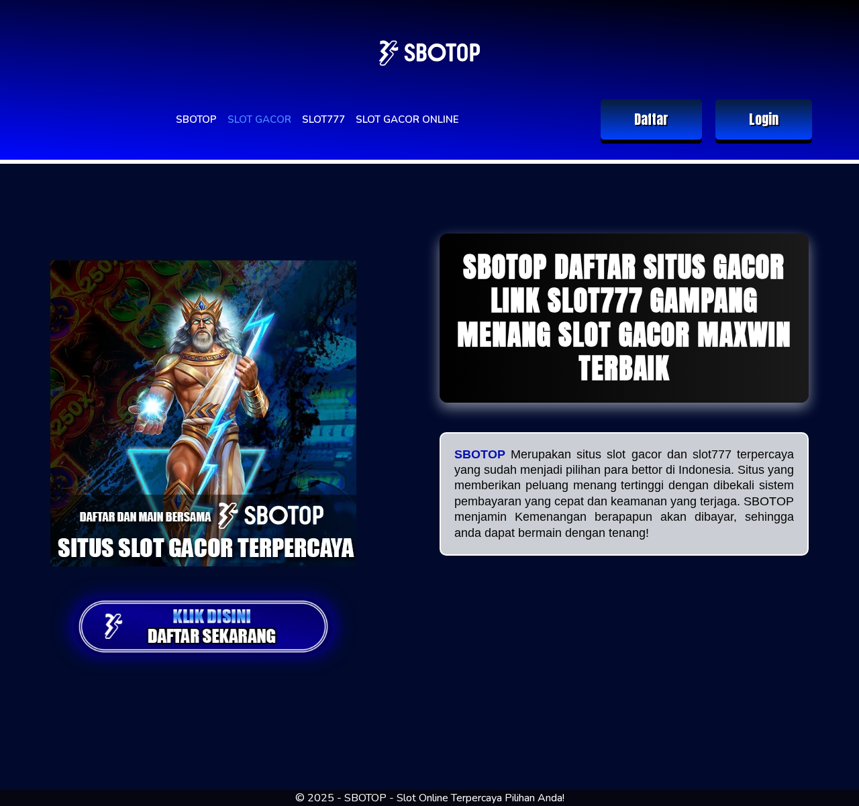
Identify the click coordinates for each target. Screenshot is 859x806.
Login (763, 119)
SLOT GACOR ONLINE (407, 119)
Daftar (651, 119)
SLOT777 (323, 119)
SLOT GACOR (259, 119)
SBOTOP (196, 119)
